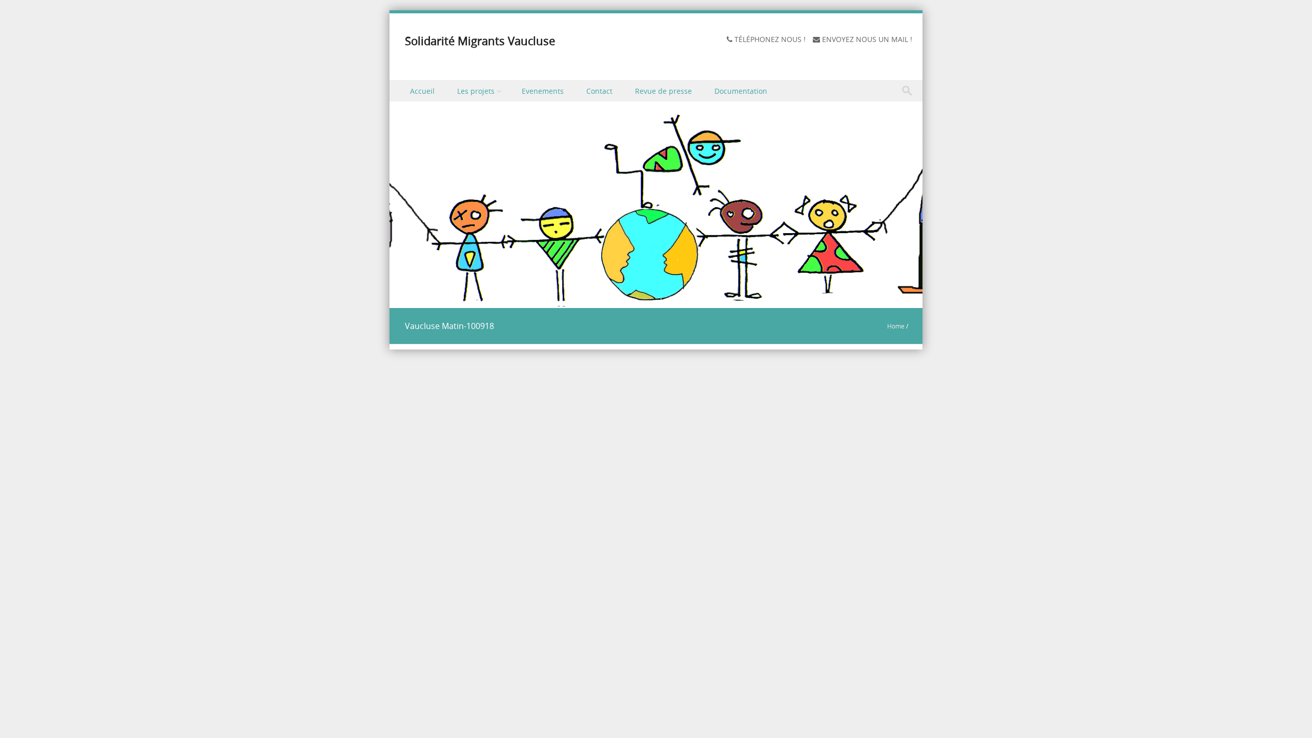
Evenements (543, 91)
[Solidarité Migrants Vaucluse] (655, 300)
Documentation (740, 91)
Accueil (422, 91)
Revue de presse (663, 91)
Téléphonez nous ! (770, 39)
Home (896, 326)
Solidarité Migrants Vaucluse (480, 40)
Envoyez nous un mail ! (867, 39)
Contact (599, 91)
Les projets (476, 91)
